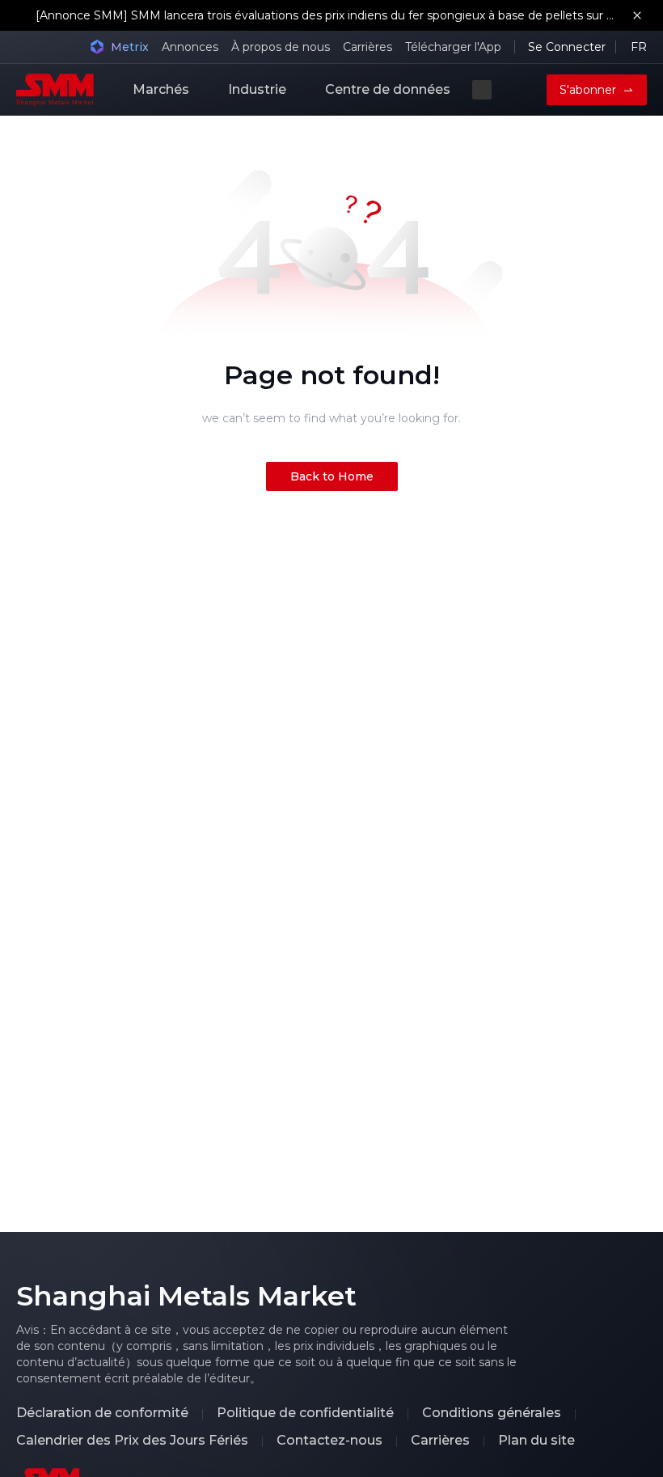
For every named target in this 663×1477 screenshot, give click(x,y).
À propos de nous (280, 47)
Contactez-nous (329, 1440)
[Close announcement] (637, 15)
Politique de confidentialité (305, 1413)
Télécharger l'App (453, 47)
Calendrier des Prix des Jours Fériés (132, 1440)
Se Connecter (567, 47)
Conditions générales (491, 1413)
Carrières (367, 47)
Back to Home (332, 476)
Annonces (190, 47)
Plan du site (536, 1440)
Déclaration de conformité (102, 1413)
